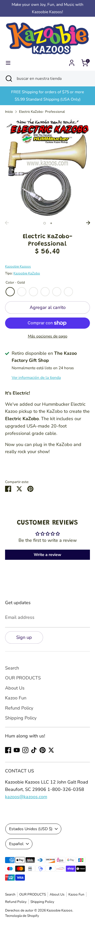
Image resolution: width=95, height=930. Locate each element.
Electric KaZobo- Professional (42, 111)
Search (12, 668)
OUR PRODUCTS (23, 678)
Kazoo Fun (15, 698)
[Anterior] (6, 222)
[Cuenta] (72, 61)
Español (16, 844)
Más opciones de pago (47, 336)
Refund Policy (19, 708)
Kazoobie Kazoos (18, 266)
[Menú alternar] (8, 63)
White (56, 291)
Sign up (24, 637)
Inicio (9, 111)
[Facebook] (8, 750)
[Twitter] (51, 750)
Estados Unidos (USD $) (30, 829)
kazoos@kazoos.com (26, 797)
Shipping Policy (20, 718)
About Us (15, 688)
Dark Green (33, 291)
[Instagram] (25, 750)
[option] (47, 168)
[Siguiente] (88, 222)
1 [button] (44, 223)
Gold (10, 291)
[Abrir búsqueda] (8, 78)
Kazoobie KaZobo (26, 273)
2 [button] (51, 223)
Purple (45, 291)
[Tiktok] (34, 750)
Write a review (47, 554)
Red (21, 291)
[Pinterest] (43, 750)
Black (68, 291)
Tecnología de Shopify (22, 915)
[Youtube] (17, 750)
